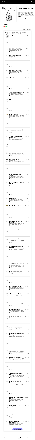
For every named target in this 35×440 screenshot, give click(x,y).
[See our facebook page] (2, 437)
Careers (12, 434)
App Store (15, 437)
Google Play (24, 437)
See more (19, 16)
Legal (15, 434)
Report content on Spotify (27, 29)
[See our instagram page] (6, 437)
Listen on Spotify (22, 18)
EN (32, 1)
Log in (26, 1)
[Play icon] (12, 35)
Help (18, 434)
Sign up (28, 1)
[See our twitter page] (4, 437)
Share (30, 35)
